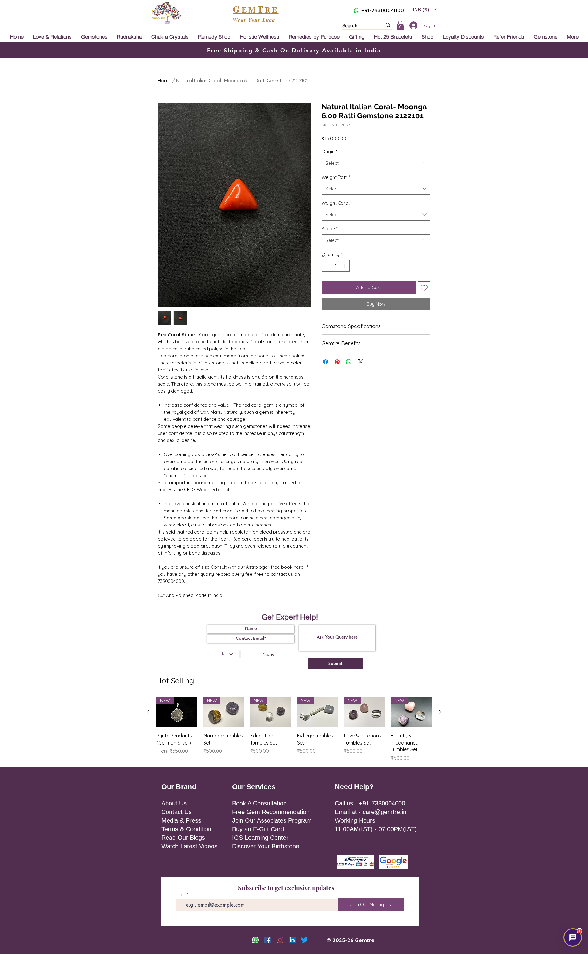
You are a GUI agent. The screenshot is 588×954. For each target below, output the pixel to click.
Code (305, 468)
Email (342, 443)
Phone (336, 468)
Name (303, 443)
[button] (390, 421)
